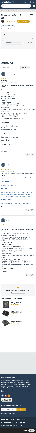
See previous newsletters (8, 413)
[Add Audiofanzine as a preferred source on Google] (6, 400)
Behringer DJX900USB (16, 321)
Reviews (10, 29)
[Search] (3, 6)
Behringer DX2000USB (16, 312)
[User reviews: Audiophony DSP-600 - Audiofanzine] (7, 2)
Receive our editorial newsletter (11, 405)
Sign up (21, 409)
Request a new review (18, 293)
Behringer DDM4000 (16, 303)
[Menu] (34, 6)
